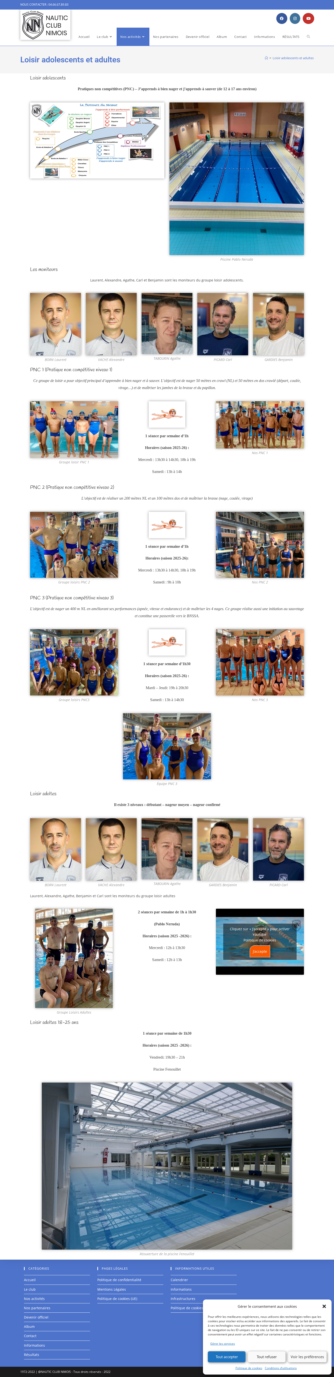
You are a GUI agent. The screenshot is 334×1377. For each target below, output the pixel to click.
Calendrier (179, 1279)
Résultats (31, 1354)
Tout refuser (267, 1356)
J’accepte (260, 951)
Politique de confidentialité (119, 1279)
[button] (324, 1306)
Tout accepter (227, 1356)
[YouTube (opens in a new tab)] (308, 18)
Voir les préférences (307, 1356)
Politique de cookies (248, 1368)
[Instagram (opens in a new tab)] (295, 18)
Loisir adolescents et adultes (293, 58)
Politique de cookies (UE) (117, 1298)
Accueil (30, 1279)
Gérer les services (222, 1344)
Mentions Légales (111, 1289)
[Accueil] (266, 58)
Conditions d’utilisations (281, 1368)
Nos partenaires (37, 1308)
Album (29, 1326)
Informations (34, 1345)
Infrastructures (183, 1298)
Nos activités (34, 1298)
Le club (30, 1289)
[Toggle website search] (308, 37)
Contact (30, 1335)
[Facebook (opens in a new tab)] (281, 18)
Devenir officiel (36, 1317)
